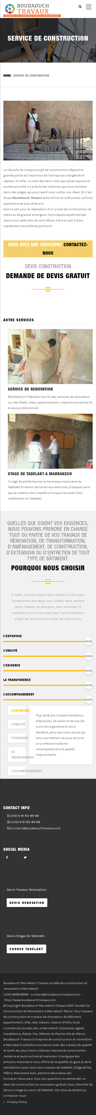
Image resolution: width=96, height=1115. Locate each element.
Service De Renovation (30, 389)
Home (7, 75)
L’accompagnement (18, 771)
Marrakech (50, 1028)
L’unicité (18, 724)
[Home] (32, 9)
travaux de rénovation (47, 1017)
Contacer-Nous (14, 1079)
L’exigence (18, 738)
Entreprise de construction (52, 1039)
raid (34, 1022)
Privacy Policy (17, 1102)
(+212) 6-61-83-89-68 (24, 816)
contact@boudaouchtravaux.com (36, 828)
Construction (13, 1011)
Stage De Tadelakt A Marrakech (40, 473)
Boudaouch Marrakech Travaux (44, 1006)
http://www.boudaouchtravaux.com (30, 1000)
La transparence (18, 754)
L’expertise (18, 710)
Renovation (35, 1011)
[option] (48, 416)
